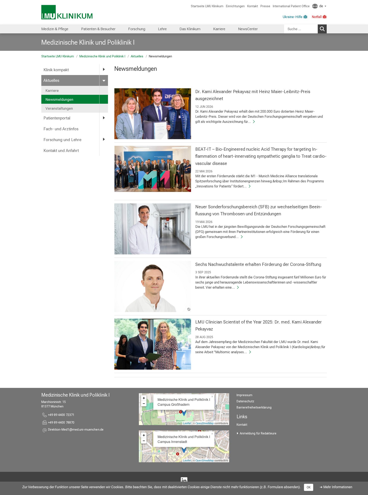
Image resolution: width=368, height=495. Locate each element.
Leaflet (187, 423)
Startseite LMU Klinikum (207, 6)
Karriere (219, 29)
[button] (76, 430)
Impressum (244, 395)
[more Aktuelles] (103, 80)
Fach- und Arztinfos (60, 128)
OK (308, 487)
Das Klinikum (190, 29)
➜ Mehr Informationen (336, 487)
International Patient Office (291, 6)
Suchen (322, 28)
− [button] (144, 403)
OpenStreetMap (205, 423)
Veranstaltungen (59, 108)
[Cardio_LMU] (184, 481)
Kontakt (252, 6)
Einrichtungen (235, 6)
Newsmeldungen (59, 99)
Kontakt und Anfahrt (61, 150)
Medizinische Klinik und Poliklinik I (88, 42)
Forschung (136, 29)
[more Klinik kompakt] (103, 69)
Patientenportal (56, 118)
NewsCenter (248, 29)
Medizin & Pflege (54, 29)
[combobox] (305, 28)
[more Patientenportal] (103, 117)
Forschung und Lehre (62, 139)
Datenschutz (245, 401)
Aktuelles (137, 56)
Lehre (162, 29)
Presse (265, 6)
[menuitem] (54, 28)
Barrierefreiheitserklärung (254, 407)
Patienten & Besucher (98, 29)
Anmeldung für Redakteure (258, 433)
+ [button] (144, 398)
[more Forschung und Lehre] (103, 139)
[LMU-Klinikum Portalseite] (66, 12)
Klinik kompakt (56, 69)
